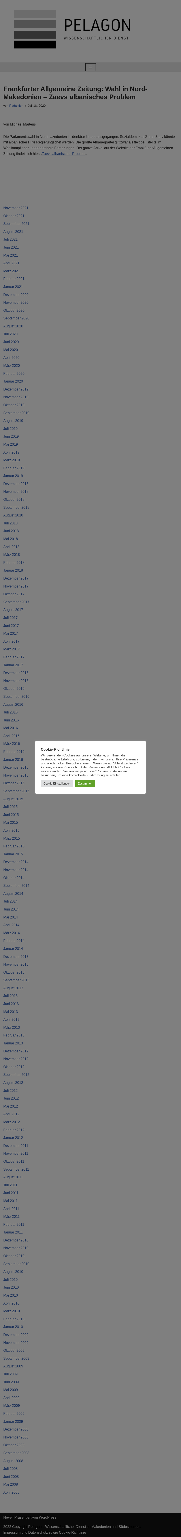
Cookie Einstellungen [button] (56, 783)
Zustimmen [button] (85, 783)
